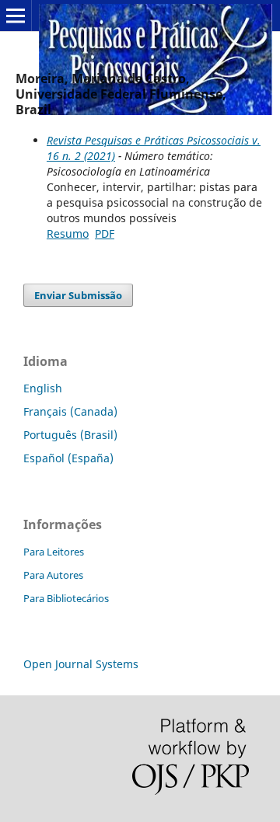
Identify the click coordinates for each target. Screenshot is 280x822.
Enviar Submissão (78, 295)
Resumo (68, 233)
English (42, 388)
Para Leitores (53, 552)
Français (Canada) (70, 411)
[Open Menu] (15, 15)
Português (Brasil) (70, 434)
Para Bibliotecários (66, 598)
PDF (104, 233)
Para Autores (53, 575)
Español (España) (68, 458)
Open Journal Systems (80, 664)
